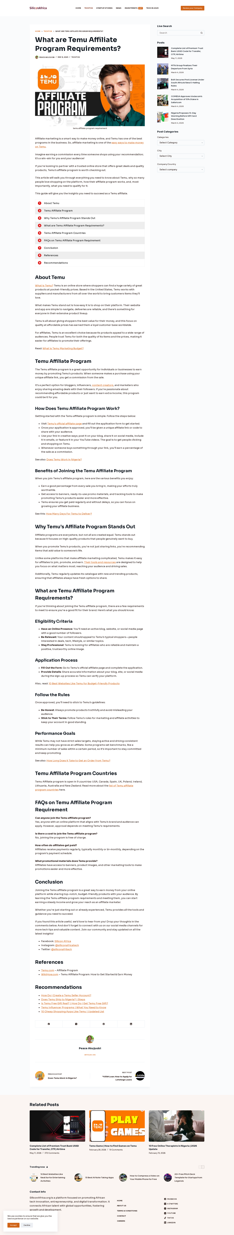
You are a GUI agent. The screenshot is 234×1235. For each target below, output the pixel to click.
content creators (102, 385)
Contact (121, 1216)
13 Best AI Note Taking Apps (99, 1177)
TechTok (88, 8)
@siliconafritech (61, 949)
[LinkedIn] (131, 1024)
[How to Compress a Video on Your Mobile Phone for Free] (123, 1177)
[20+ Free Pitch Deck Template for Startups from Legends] (168, 1177)
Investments (133, 8)
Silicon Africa (63, 941)
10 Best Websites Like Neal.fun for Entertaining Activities (52, 1177)
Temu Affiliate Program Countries (65, 233)
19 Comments (116, 1150)
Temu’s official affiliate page (64, 423)
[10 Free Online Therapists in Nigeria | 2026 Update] (176, 1126)
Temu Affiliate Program (58, 210)
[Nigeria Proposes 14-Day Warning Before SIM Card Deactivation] (162, 117)
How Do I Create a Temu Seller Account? (66, 995)
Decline (27, 1225)
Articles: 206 (90, 1055)
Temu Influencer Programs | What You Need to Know (73, 1007)
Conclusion (51, 247)
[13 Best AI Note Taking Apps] (78, 1177)
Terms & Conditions (127, 1211)
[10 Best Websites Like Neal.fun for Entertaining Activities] (34, 1177)
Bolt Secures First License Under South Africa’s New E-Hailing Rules (187, 82)
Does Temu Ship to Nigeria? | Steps (63, 999)
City (159, 150)
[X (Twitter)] (76, 1024)
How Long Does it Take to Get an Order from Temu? (78, 760)
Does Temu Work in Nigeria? (64, 459)
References (51, 255)
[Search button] (201, 32)
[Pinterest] (103, 1024)
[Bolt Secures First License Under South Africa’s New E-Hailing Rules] (162, 83)
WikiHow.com (49, 974)
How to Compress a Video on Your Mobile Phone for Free (144, 1177)
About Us (121, 1206)
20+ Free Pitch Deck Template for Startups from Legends (188, 1177)
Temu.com (47, 970)
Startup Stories (104, 8)
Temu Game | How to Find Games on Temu (113, 1145)
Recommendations (56, 262)
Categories (163, 137)
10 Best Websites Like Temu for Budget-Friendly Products (84, 683)
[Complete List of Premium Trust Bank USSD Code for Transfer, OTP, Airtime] (162, 52)
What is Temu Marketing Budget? (63, 348)
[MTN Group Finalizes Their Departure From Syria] (162, 69)
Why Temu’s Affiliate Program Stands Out (69, 218)
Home (78, 8)
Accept (13, 1225)
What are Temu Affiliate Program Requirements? (74, 225)
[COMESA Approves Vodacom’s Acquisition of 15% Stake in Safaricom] (162, 100)
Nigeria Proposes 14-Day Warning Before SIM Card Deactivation (184, 116)
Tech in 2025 (152, 8)
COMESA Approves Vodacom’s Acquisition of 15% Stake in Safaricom (186, 99)
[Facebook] (49, 1024)
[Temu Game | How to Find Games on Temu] (117, 1126)
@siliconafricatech (67, 945)
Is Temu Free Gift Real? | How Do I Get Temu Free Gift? (74, 1003)
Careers (121, 1221)
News (118, 8)
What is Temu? (44, 285)
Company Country (166, 164)
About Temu (51, 203)
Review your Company (192, 8)
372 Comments (52, 1153)
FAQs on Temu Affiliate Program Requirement (72, 240)
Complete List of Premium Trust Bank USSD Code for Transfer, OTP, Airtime (187, 51)
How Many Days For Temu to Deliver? (69, 513)
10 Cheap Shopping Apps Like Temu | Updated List (72, 1011)
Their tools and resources (100, 562)
